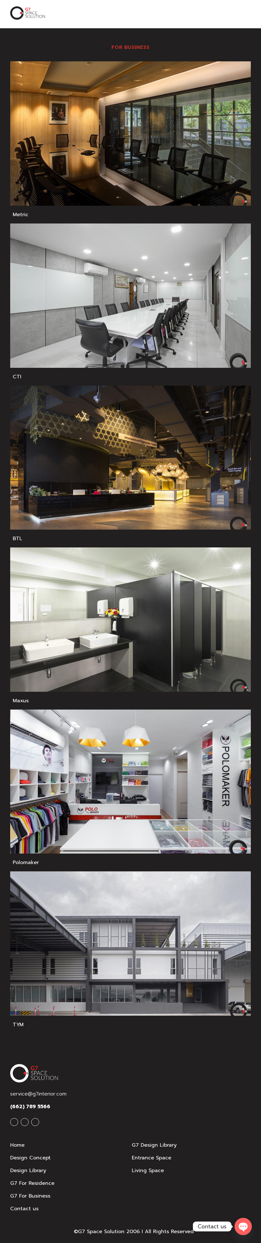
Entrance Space (151, 1158)
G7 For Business (30, 1196)
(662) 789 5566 (30, 1106)
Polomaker (26, 862)
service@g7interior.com (38, 1094)
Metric (20, 214)
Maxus (21, 700)
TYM (18, 1024)
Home (17, 1145)
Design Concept (30, 1158)
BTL (17, 538)
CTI (17, 377)
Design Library (28, 1170)
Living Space (148, 1170)
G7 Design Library (154, 1145)
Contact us (24, 1208)
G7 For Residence (32, 1183)
